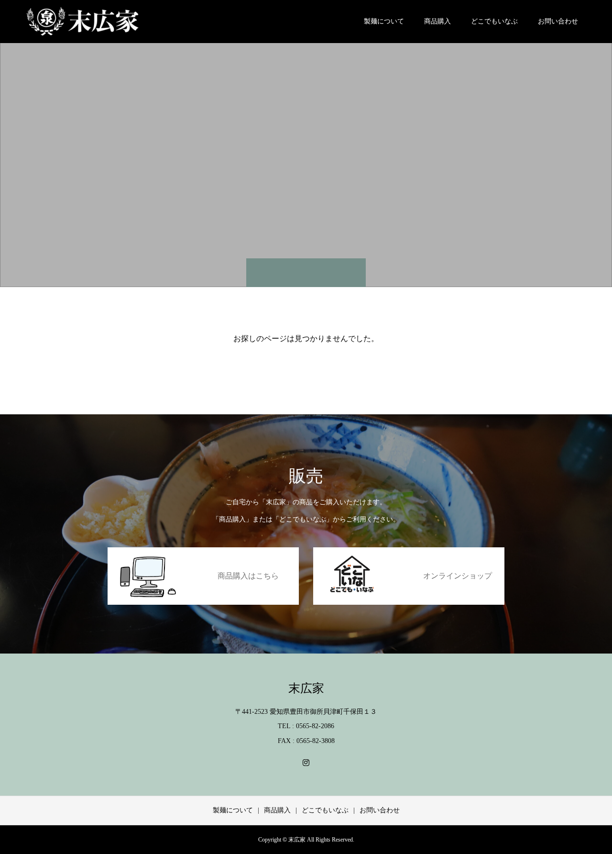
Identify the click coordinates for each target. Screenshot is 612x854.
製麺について (384, 21)
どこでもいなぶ (494, 21)
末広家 (306, 688)
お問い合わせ (558, 21)
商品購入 (437, 21)
